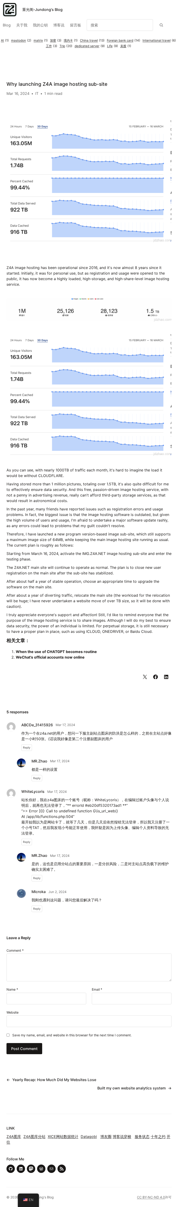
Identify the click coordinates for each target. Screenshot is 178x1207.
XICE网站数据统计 (63, 1136)
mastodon (21, 40)
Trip (66, 46)
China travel (92, 40)
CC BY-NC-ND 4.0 (151, 1197)
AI (5, 40)
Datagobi (89, 1136)
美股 (125, 46)
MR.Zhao (39, 761)
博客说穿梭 (122, 1136)
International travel (159, 40)
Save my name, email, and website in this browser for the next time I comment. (72, 1035)
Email (97, 989)
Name (12, 989)
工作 (51, 46)
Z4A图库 (13, 1136)
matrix (41, 40)
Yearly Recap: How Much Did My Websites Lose (54, 1079)
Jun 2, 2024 (57, 892)
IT (36, 93)
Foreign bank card (123, 40)
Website (12, 1012)
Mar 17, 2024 (65, 725)
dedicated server (90, 46)
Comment (15, 950)
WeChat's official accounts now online (50, 657)
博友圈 (105, 1136)
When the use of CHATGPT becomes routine (56, 651)
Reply (26, 747)
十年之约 (158, 1136)
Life (112, 46)
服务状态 (142, 1136)
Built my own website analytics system (131, 1088)
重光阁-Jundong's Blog (42, 9)
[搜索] (161, 25)
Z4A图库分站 (34, 1136)
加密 (55, 40)
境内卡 (71, 40)
